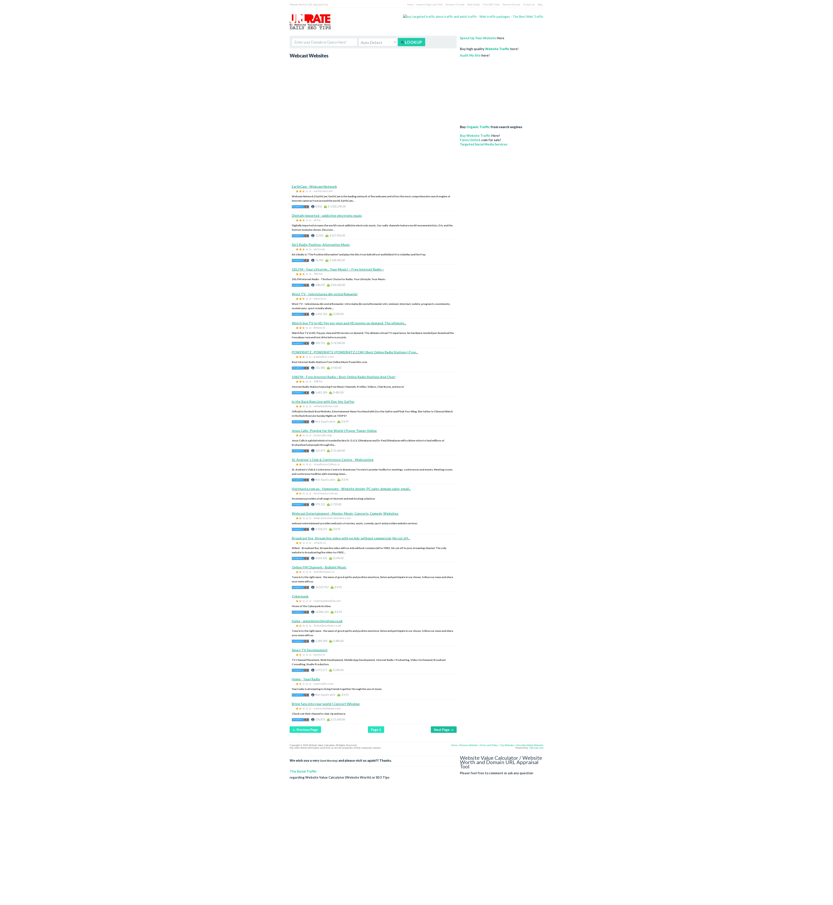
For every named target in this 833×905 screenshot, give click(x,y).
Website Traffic (497, 49)
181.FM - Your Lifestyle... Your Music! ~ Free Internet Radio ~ (338, 269)
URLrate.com (536, 748)
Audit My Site (470, 55)
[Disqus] (416, 845)
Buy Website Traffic (475, 135)
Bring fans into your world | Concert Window (326, 704)
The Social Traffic (303, 771)
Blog (540, 4)
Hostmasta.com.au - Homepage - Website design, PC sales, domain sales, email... (351, 489)
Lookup (413, 42)
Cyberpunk (300, 596)
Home (410, 4)
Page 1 (376, 730)
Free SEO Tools (491, 4)
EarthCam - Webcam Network (314, 186)
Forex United (470, 140)
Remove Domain (511, 4)
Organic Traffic (478, 127)
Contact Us (529, 4)
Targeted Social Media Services (483, 144)
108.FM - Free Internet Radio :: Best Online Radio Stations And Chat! (344, 377)
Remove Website (468, 745)
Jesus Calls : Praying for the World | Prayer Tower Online (334, 431)
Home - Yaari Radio (306, 679)
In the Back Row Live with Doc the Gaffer (323, 401)
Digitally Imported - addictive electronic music (327, 215)
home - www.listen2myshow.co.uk (317, 621)
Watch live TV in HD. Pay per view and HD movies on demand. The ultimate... (349, 323)
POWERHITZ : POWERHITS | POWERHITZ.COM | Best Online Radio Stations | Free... (355, 352)
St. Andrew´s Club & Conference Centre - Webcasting (333, 460)
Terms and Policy (489, 745)
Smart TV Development (310, 650)
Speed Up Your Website (478, 38)
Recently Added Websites (530, 745)
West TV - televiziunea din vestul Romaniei (324, 294)
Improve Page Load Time (429, 4)
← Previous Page (305, 730)
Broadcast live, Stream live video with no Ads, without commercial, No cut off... (351, 538)
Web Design (473, 4)
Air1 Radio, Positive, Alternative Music (321, 245)
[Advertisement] (373, 154)
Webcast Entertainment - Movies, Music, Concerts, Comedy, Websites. (345, 513)
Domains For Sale (455, 4)
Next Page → (444, 730)
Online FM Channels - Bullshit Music (319, 567)
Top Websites (507, 745)
